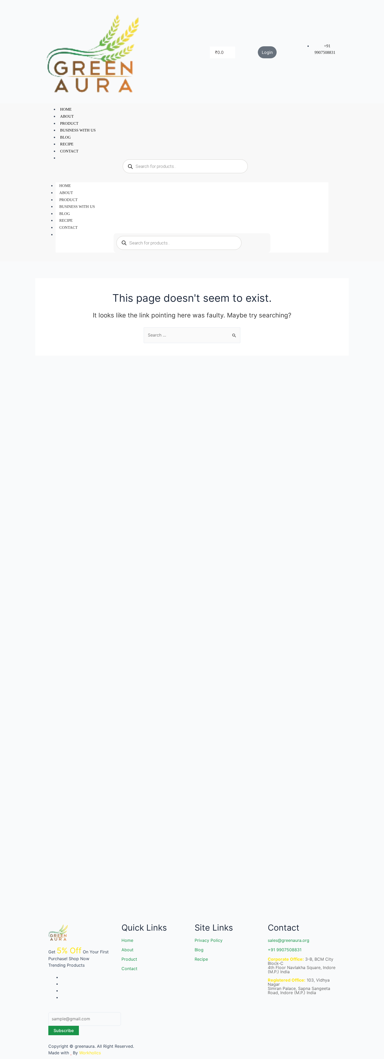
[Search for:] (192, 335)
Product (69, 123)
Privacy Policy (209, 940)
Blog (65, 137)
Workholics (89, 1052)
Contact (69, 151)
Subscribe (64, 1030)
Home (66, 109)
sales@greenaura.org (288, 940)
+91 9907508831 (284, 949)
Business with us (78, 130)
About (67, 116)
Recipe (66, 144)
